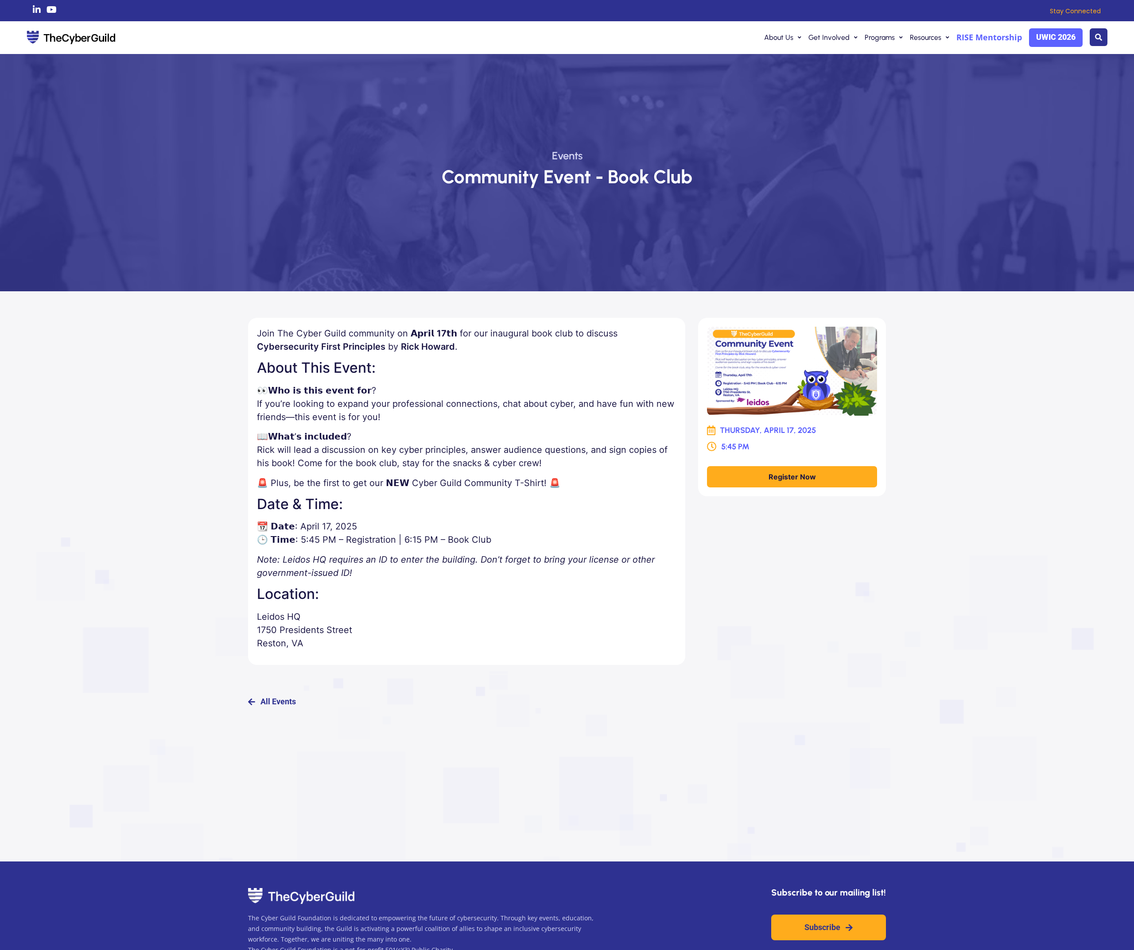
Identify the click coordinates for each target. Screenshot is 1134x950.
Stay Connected (1075, 11)
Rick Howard (428, 346)
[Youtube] (51, 9)
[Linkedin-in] (36, 9)
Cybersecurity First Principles (321, 346)
